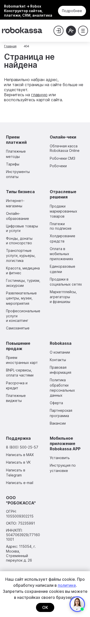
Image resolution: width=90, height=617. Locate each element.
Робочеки (58, 166)
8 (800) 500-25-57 (22, 447)
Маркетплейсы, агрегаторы (63, 296)
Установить (60, 458)
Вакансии (58, 423)
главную (39, 94)
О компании (60, 352)
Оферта (56, 403)
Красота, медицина (23, 270)
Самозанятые (18, 328)
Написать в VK (18, 462)
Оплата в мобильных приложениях (61, 254)
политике (67, 585)
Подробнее (72, 11)
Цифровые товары (22, 228)
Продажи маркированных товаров (63, 211)
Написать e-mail (19, 483)
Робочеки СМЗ (62, 158)
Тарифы (12, 164)
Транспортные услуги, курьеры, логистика (21, 255)
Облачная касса (65, 148)
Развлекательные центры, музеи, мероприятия (21, 298)
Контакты (58, 360)
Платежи (61, 226)
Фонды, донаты (19, 240)
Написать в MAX (20, 455)
